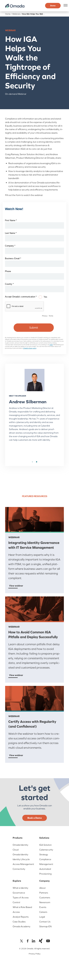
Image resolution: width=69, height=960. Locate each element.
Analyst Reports (21, 917)
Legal (42, 917)
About (42, 888)
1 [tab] (32, 462)
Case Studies (19, 921)
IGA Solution (45, 845)
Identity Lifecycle (21, 859)
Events (42, 907)
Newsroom (44, 902)
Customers (44, 897)
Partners (43, 892)
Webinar (10, 30)
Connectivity (19, 869)
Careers (43, 912)
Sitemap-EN (45, 926)
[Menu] (65, 5)
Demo (53, 5)
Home (7, 14)
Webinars (16, 14)
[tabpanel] (34, 408)
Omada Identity (20, 854)
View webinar (16, 585)
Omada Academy (21, 926)
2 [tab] (36, 462)
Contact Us (44, 921)
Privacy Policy (34, 954)
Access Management (23, 864)
